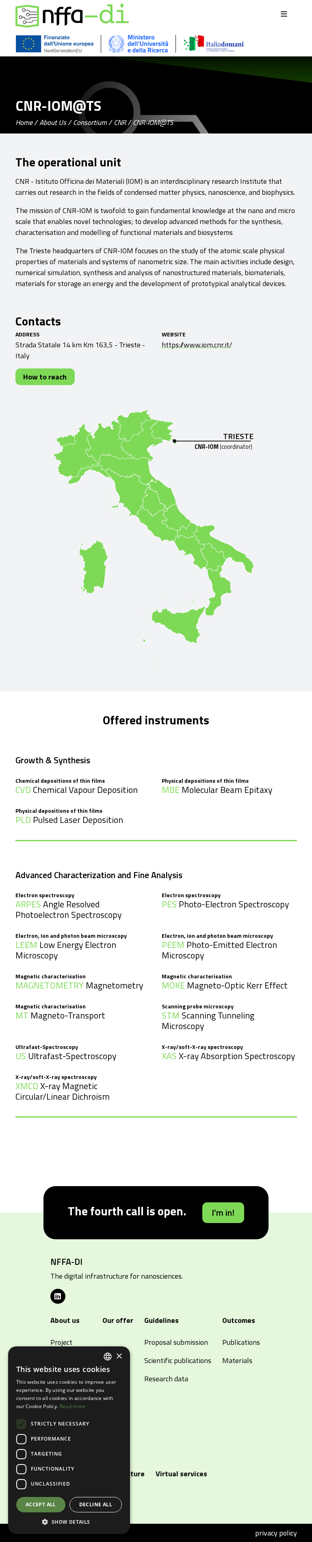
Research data (166, 1378)
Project (61, 1342)
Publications (241, 1342)
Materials (237, 1360)
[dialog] (69, 1440)
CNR (120, 122)
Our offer (117, 1320)
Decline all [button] (95, 1504)
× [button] (119, 1356)
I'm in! (223, 1212)
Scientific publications (177, 1360)
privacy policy (276, 1532)
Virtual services (181, 1473)
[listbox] (108, 1356)
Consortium (90, 122)
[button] (69, 1522)
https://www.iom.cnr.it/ (197, 344)
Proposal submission (176, 1342)
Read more (73, 1406)
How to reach (45, 376)
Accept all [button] (41, 1504)
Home (23, 122)
